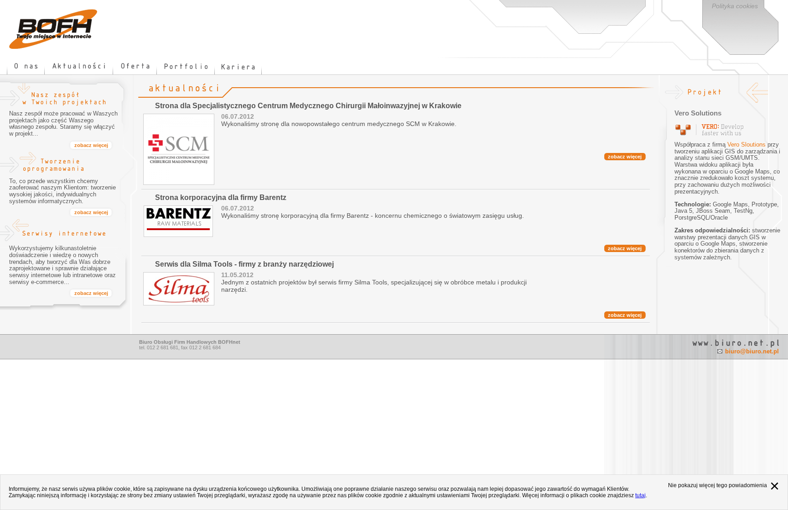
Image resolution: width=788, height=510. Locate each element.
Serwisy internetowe (57, 230)
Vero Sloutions (746, 144)
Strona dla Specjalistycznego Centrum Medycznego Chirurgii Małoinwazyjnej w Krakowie (308, 106)
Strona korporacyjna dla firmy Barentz (220, 197)
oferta (135, 66)
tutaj (640, 495)
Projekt (711, 93)
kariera (238, 66)
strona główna (53, 29)
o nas (26, 66)
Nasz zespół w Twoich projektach (57, 95)
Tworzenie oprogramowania (57, 163)
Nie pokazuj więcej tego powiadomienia (717, 485)
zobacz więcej (625, 156)
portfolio (186, 66)
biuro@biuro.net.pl (752, 351)
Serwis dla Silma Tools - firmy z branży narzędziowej (244, 264)
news (79, 66)
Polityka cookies (735, 6)
